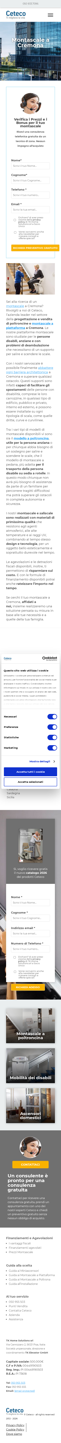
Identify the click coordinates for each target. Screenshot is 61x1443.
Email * (16, 204)
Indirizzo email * (23, 928)
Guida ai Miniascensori (24, 1270)
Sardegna (13, 793)
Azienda (14, 1315)
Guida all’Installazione (23, 1284)
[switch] (52, 727)
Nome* (16, 160)
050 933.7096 (30, 3)
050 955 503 (17, 1301)
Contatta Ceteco (20, 1310)
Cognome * (19, 912)
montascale (15, 306)
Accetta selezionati (30, 781)
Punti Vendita (18, 1306)
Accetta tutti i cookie (30, 771)
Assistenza (16, 1319)
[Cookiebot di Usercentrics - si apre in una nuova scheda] (43, 659)
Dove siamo (14, 1434)
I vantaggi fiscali (20, 1243)
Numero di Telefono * (27, 943)
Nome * (16, 897)
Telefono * (18, 189)
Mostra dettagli (39, 761)
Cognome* (19, 175)
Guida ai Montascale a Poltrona (29, 1279)
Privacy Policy (15, 1425)
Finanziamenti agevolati (25, 1247)
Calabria (12, 789)
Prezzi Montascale (21, 1252)
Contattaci (30, 1164)
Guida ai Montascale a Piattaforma (32, 1275)
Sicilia (10, 797)
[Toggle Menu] (50, 15)
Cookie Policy (15, 1429)
